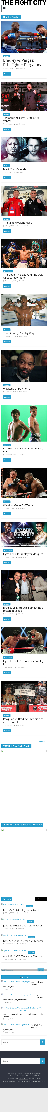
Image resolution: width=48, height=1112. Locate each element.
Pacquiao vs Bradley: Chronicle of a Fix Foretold (23, 720)
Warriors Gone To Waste (18, 505)
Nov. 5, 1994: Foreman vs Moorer (23, 941)
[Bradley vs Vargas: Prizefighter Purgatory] (23, 22)
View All (40, 899)
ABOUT (36, 1076)
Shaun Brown (19, 172)
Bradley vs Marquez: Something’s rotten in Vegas (23, 609)
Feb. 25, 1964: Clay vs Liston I (21, 910)
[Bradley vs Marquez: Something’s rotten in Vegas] (23, 572)
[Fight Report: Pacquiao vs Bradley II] (23, 629)
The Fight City (12, 1074)
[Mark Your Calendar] (23, 139)
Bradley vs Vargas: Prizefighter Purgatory (22, 62)
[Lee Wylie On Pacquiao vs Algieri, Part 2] (23, 406)
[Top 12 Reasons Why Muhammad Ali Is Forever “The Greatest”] (23, 1007)
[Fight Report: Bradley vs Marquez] (23, 523)
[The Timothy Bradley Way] (23, 296)
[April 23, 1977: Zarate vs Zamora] (13, 950)
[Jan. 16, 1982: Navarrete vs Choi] (13, 919)
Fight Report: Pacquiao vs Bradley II (23, 662)
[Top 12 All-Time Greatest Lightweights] (16, 1023)
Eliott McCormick (22, 959)
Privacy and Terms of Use (17, 1076)
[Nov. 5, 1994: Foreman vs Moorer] (13, 935)
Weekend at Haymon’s (16, 388)
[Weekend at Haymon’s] (23, 351)
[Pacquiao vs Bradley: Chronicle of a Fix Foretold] (23, 682)
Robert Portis (22, 508)
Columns (6, 330)
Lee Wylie (7, 445)
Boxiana (29, 906)
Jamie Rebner (22, 944)
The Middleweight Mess (17, 222)
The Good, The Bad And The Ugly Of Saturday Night (23, 276)
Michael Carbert (23, 226)
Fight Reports (8, 271)
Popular (25, 977)
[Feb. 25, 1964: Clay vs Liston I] (12, 904)
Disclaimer (29, 1076)
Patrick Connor (20, 68)
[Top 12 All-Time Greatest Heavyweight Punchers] (19, 993)
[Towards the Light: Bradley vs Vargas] (23, 83)
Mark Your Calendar (15, 169)
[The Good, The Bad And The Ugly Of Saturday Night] (23, 240)
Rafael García (23, 281)
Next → (42, 741)
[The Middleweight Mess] (23, 187)
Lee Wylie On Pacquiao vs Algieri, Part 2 (23, 450)
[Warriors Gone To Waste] (23, 469)
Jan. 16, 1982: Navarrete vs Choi (22, 925)
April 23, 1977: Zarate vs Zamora (23, 956)
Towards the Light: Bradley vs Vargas (21, 119)
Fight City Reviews (35, 1074)
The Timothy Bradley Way (18, 333)
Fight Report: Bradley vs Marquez (23, 554)
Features (6, 56)
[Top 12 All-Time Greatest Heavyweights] (16, 980)
